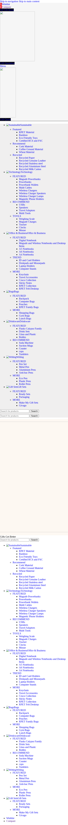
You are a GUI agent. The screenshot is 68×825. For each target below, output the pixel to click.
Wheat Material (26, 152)
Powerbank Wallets (28, 184)
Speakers (23, 207)
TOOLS (17, 216)
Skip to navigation (9, 1)
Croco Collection (27, 280)
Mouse (22, 230)
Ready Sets (24, 394)
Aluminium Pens (27, 369)
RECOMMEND (21, 201)
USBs (22, 204)
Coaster (23, 348)
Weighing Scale (27, 219)
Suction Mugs (26, 345)
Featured (17, 129)
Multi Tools (25, 213)
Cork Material (26, 146)
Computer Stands (27, 268)
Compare (10, 821)
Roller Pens (25, 384)
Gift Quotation (7, 63)
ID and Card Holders (29, 260)
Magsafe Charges (27, 221)
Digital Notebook (27, 240)
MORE (16, 271)
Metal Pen (24, 367)
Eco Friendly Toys (28, 138)
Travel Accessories (28, 277)
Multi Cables (25, 187)
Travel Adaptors (27, 210)
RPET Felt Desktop (29, 288)
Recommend (19, 143)
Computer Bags (27, 301)
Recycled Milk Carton (30, 169)
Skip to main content (29, 1)
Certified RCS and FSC (31, 140)
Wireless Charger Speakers (32, 193)
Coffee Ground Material (31, 149)
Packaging (24, 397)
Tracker (23, 224)
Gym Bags (24, 315)
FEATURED (19, 176)
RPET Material (26, 132)
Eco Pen (23, 378)
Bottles (22, 337)
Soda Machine (26, 342)
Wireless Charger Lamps (31, 196)
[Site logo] (17, 60)
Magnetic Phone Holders (31, 199)
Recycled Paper (27, 157)
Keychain (24, 274)
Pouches (23, 304)
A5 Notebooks (26, 249)
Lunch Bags (25, 318)
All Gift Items (7, 10)
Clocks (22, 227)
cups (21, 351)
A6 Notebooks (26, 251)
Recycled (17, 155)
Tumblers (23, 354)
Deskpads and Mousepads (32, 263)
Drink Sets (24, 331)
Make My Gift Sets (28, 402)
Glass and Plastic (27, 334)
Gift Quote (5, 119)
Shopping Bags (26, 312)
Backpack (24, 298)
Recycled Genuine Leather (32, 160)
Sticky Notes (25, 283)
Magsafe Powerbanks (29, 179)
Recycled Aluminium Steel (32, 166)
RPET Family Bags (29, 307)
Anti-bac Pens (26, 372)
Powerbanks (25, 182)
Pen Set (23, 364)
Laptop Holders (27, 266)
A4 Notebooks (26, 254)
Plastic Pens (25, 381)
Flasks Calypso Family (30, 328)
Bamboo (23, 135)
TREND (17, 257)
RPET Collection (27, 285)
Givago (22, 405)
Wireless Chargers (28, 190)
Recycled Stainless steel (31, 163)
